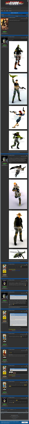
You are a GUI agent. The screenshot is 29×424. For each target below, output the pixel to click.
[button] (13, 409)
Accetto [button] (25, 422)
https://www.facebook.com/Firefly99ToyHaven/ (15, 307)
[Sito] (14, 3)
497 (5, 32)
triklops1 (4, 397)
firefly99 (4, 155)
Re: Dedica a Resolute (12, 17)
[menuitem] (7, 11)
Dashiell (4, 349)
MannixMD (17, 415)
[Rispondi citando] (26, 17)
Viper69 (23, 265)
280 (5, 164)
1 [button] (14, 409)
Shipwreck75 (4, 381)
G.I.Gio (4, 17)
